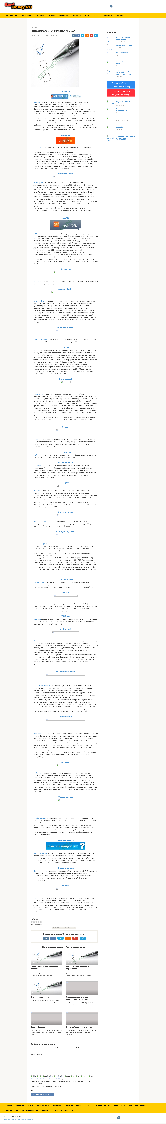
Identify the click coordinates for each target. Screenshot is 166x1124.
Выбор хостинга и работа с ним (123, 38)
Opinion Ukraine (65, 289)
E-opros (65, 427)
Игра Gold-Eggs (122, 53)
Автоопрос (66, 135)
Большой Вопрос (41, 853)
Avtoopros (37, 147)
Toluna (66, 347)
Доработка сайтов (122, 120)
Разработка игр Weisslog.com (62, 1110)
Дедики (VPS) (107, 15)
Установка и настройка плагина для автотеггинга (125, 138)
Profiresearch (65, 379)
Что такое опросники (40, 997)
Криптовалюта (39, 15)
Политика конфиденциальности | (12, 1119)
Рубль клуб (65, 629)
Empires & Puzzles (103, 1105)
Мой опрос (66, 452)
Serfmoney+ (119, 76)
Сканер (65, 885)
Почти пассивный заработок (70, 15)
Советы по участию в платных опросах (44, 968)
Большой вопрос (66, 840)
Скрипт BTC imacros (124, 45)
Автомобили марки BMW (124, 62)
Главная (9, 1105)
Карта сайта (57, 1105)
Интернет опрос (65, 512)
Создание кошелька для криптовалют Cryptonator (77, 998)
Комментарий (36, 1054)
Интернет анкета (65, 868)
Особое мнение (65, 797)
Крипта (45, 1110)
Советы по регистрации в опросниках (77, 968)
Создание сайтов (121, 41)
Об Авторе (20, 1105)
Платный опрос (65, 173)
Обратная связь (43, 1105)
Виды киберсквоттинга (41, 1027)
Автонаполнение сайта (125, 118)
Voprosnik (37, 281)
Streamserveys (65, 579)
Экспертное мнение (65, 671)
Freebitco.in (119, 47)
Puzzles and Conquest (30, 1110)
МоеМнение (66, 716)
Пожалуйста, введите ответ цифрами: (46, 1087)
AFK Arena (88, 1105)
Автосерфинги (11, 15)
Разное (95, 15)
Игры (87, 15)
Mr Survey (66, 762)
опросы (72, 928)
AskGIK (65, 218)
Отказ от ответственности (27, 1119)
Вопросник (66, 269)
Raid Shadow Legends (137, 1105)
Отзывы (31, 1105)
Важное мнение (65, 462)
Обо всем (119, 15)
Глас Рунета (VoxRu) (65, 531)
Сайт (78, 1047)
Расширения (26, 15)
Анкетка (66, 91)
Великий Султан (12, 1110)
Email (56, 1047)
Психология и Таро (73, 1105)
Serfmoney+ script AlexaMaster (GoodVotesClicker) (123, 72)
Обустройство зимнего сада (79, 1027)
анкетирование (60, 928)
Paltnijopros (38, 183)
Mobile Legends (119, 1105)
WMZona (65, 616)
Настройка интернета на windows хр (125, 109)
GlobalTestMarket (65, 327)
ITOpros (65, 482)
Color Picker (120, 127)
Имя (33, 1047)
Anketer (66, 592)
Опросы (52, 15)
